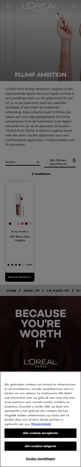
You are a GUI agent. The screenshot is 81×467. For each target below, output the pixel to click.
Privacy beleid (41, 424)
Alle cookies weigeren (40, 446)
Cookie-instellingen (40, 458)
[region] (40, 419)
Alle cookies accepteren (40, 433)
